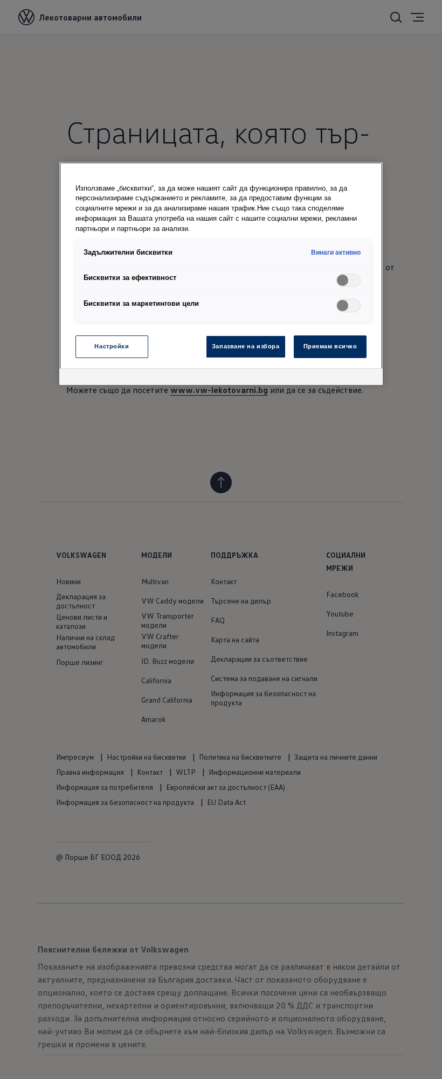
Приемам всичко (330, 346)
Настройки (111, 346)
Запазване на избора (246, 346)
